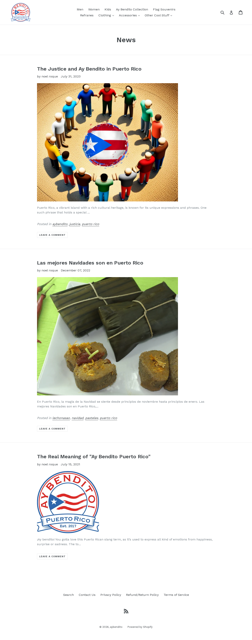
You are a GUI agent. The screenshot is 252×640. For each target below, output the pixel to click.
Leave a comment (52, 235)
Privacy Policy (110, 595)
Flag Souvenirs (164, 9)
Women (94, 9)
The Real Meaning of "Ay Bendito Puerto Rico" (94, 456)
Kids (108, 9)
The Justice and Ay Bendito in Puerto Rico (89, 69)
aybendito (60, 224)
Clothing (107, 15)
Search (68, 595)
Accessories (130, 15)
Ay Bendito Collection (132, 9)
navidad (77, 418)
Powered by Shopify (140, 626)
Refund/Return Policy (142, 595)
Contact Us (87, 595)
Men (80, 9)
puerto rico (90, 224)
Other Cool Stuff (159, 15)
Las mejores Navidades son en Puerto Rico (90, 263)
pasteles (91, 418)
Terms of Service (176, 595)
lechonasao (61, 418)
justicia (74, 224)
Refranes (87, 15)
